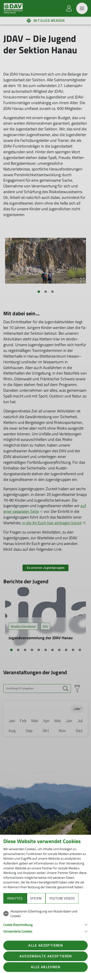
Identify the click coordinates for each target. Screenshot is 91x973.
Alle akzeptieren (45, 945)
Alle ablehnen (45, 967)
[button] (45, 924)
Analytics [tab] (15, 898)
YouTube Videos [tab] (62, 898)
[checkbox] (45, 913)
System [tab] (36, 898)
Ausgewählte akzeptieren (45, 956)
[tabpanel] (45, 920)
